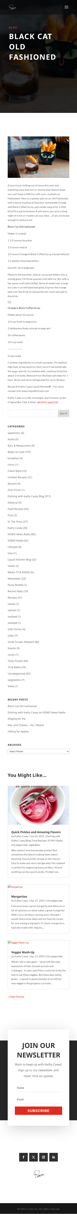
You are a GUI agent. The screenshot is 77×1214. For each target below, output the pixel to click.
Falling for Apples (18, 731)
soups (11, 654)
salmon (12, 610)
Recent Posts (15, 591)
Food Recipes (15, 509)
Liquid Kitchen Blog (19, 559)
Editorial (13, 502)
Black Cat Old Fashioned (22, 706)
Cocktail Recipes (17, 477)
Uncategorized (16, 673)
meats (11, 566)
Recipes (12, 597)
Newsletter (14, 578)
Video (11, 686)
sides (11, 635)
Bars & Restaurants (19, 445)
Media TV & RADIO (19, 572)
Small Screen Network (21, 642)
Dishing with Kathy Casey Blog (26, 496)
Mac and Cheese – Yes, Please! (26, 725)
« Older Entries (16, 996)
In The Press (15, 521)
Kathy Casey (15, 528)
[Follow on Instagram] (43, 1157)
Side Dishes (15, 629)
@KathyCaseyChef (47, 402)
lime (10, 553)
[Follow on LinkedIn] (53, 1157)
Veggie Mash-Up (22, 952)
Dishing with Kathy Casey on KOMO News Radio (36, 712)
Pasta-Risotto (15, 585)
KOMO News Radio (19, 534)
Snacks (12, 648)
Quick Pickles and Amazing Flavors (36, 832)
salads (11, 604)
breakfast (13, 458)
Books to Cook (16, 452)
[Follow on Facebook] (23, 1157)
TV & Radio (14, 667)
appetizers (14, 433)
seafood (12, 616)
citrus (11, 464)
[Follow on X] (33, 1157)
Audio (11, 439)
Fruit (10, 515)
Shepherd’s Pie (16, 718)
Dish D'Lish (14, 490)
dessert (12, 483)
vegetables (14, 680)
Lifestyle (13, 547)
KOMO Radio (15, 540)
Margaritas (19, 896)
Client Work (14, 471)
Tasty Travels (15, 661)
